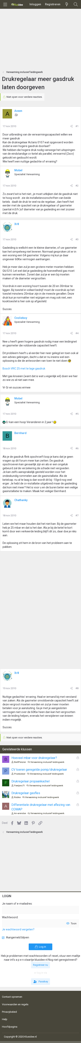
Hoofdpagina (9, 1026)
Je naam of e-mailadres (17, 903)
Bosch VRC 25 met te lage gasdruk (24, 368)
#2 (76, 185)
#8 (76, 688)
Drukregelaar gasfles (25, 793)
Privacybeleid (9, 1011)
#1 (76, 126)
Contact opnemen (12, 996)
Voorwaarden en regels (15, 1004)
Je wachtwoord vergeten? (18, 929)
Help (4, 1019)
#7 (76, 515)
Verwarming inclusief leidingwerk (47, 762)
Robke (17, 797)
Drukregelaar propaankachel (30, 781)
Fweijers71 (19, 785)
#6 (76, 448)
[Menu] (5, 4)
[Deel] (71, 126)
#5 (76, 413)
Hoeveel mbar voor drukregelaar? (34, 758)
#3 (76, 239)
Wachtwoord (10, 917)
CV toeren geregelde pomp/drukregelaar (39, 769)
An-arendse (20, 813)
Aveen (18, 110)
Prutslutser (19, 774)
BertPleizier (20, 762)
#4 (76, 333)
